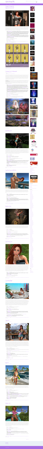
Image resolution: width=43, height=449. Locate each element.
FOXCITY (10, 42)
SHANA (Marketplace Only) (10, 232)
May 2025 (31, 201)
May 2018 (31, 262)
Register (31, 269)
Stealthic (9, 353)
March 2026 (31, 194)
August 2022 (31, 225)
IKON (8, 428)
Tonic (8, 154)
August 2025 (31, 199)
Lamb (8, 95)
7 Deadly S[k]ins (9, 156)
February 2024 (31, 212)
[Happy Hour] (17, 340)
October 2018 (31, 258)
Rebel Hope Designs (10, 355)
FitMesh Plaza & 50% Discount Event (15, 350)
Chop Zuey (27, 41)
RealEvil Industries (10, 433)
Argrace (8, 430)
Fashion (7, 238)
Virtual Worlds (12, 203)
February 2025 (31, 203)
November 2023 (31, 214)
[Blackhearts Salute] (17, 224)
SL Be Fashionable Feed (32, 170)
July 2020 (31, 243)
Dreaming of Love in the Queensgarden (11, 71)
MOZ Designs (9, 354)
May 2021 (31, 236)
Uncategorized (8, 127)
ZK (8, 394)
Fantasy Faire (13, 127)
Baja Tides (9, 201)
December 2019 (31, 248)
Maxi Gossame (17, 41)
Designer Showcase (9, 34)
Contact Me (10, 4)
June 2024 (31, 209)
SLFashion (23, 127)
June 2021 (31, 235)
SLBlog (22, 127)
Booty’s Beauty (10, 351)
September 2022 (31, 224)
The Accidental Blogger (8, 280)
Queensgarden (11, 97)
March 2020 (31, 246)
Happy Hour (7, 320)
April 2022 (31, 228)
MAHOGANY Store (10, 31)
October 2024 (31, 206)
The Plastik (9, 93)
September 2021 (31, 233)
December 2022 (31, 222)
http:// (6, 73)
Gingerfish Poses (9, 357)
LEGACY (9, 38)
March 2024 (31, 211)
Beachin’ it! (7, 363)
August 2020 (31, 242)
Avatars (11, 127)
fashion (14, 238)
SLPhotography (26, 127)
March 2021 (31, 237)
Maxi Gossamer (9, 275)
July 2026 (31, 191)
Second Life (16, 127)
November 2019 (31, 249)
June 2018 (31, 261)
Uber (18, 306)
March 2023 (31, 220)
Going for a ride (7, 403)
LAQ (8, 155)
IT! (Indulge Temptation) (10, 41)
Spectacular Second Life (32, 173)
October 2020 (31, 241)
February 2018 (31, 264)
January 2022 (31, 230)
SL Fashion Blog (20, 127)
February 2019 (31, 255)
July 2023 (31, 217)
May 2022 (31, 227)
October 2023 (31, 215)
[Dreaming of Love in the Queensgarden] (11, 73)
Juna (8, 158)
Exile (8, 40)
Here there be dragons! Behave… (33, 188)
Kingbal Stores (9, 233)
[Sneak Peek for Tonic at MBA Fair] (17, 188)
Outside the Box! (9, 315)
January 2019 (31, 256)
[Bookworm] (17, 298)
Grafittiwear (9, 431)
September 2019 (31, 250)
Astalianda (9, 88)
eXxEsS (8, 196)
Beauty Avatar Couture (10, 358)
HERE (22, 81)
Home (6, 4)
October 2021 (31, 232)
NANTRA (9, 35)
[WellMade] (9, 311)
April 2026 (31, 193)
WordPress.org (31, 272)
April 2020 (31, 245)
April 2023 (31, 219)
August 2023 (31, 216)
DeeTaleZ (9, 39)
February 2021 (31, 238)
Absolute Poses (9, 236)
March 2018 (31, 263)
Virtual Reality (9, 203)
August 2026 (31, 190)
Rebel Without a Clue (8, 130)
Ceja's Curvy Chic (9, 1)
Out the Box (8, 447)
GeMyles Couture (10, 160)
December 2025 (31, 196)
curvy (12, 359)
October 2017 (31, 267)
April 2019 (31, 254)
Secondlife (18, 127)
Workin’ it (31, 187)
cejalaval (11, 72)
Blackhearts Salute (8, 206)
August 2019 (31, 251)
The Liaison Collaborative (12, 36)
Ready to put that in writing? (9, 8)
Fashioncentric (31, 169)
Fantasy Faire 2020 (25, 87)
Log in (30, 270)
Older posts (27, 439)
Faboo (8, 313)
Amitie (8, 397)
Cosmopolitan (20, 394)
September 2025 (31, 198)
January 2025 (31, 204)
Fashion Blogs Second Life (32, 172)
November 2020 (31, 240)
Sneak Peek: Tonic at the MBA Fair (10, 170)
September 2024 (31, 207)
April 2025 (31, 202)
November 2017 (31, 266)
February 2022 (31, 229)
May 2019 (31, 253)
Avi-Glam (8, 230)
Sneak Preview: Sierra (8, 241)
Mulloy (9, 162)
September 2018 (31, 259)
